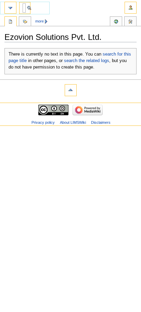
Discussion (25, 22)
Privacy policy (43, 122)
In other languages (116, 22)
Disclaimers (101, 122)
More (39, 21)
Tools (130, 22)
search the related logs (86, 60)
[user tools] (131, 8)
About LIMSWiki (73, 122)
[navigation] (10, 8)
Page (10, 22)
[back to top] (71, 90)
